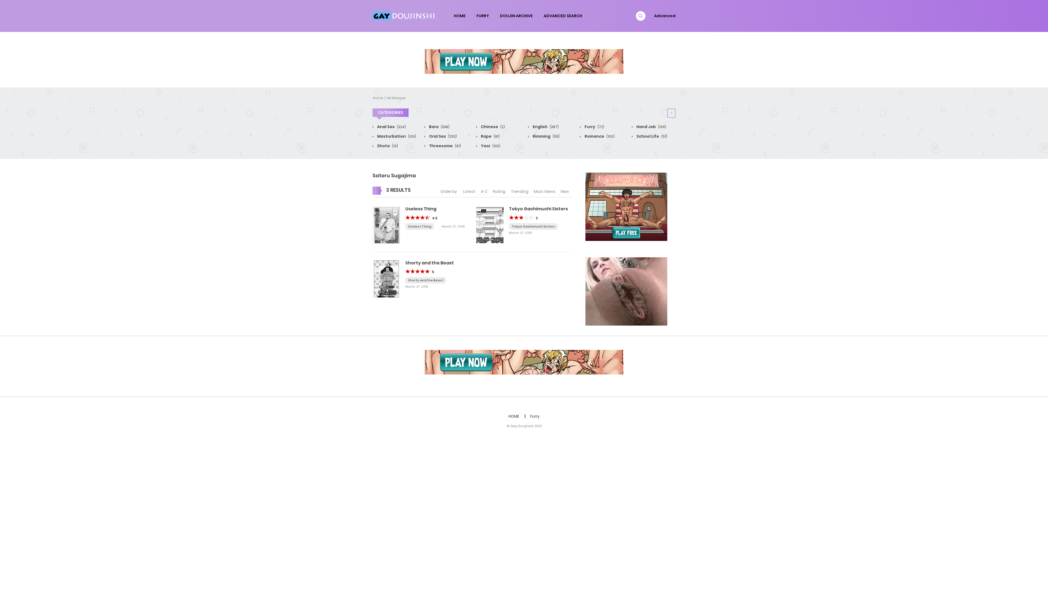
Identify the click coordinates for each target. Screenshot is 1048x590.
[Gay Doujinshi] (404, 15)
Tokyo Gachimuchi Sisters (538, 209)
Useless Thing (420, 209)
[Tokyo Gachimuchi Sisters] (490, 224)
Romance (599, 136)
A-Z (484, 191)
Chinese (492, 126)
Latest (469, 191)
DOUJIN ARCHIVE (516, 16)
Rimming (546, 136)
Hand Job (651, 126)
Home (378, 98)
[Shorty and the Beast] (386, 278)
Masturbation (396, 136)
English (545, 126)
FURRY (483, 16)
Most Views (544, 191)
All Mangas (396, 98)
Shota (387, 146)
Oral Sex (442, 136)
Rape (490, 136)
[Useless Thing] (386, 224)
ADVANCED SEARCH (563, 16)
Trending (519, 191)
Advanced (664, 16)
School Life (651, 136)
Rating (499, 191)
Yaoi (490, 146)
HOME (460, 16)
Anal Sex (391, 126)
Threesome (444, 146)
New (565, 191)
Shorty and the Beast (429, 263)
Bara (438, 126)
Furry (594, 126)
